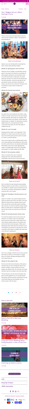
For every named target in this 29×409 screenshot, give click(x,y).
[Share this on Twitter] (8, 292)
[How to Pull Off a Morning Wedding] (14, 310)
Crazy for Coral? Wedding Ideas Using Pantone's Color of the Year (14, 341)
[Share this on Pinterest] (16, 292)
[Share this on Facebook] (12, 292)
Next (25, 8)
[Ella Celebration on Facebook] (10, 391)
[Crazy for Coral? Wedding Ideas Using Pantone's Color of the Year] (14, 332)
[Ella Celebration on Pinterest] (13, 391)
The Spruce (17, 181)
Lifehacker (17, 250)
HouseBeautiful (17, 61)
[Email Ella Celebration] (18, 391)
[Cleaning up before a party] (14, 354)
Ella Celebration (12, 396)
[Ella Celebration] (14, 3)
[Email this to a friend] (20, 292)
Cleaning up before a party (11, 363)
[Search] (23, 3)
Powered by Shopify (20, 396)
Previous (21, 8)
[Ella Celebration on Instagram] (16, 391)
